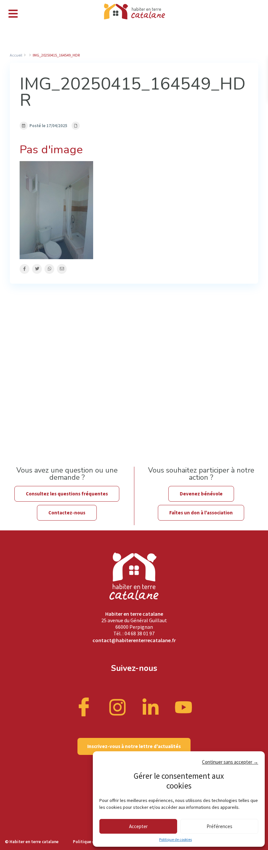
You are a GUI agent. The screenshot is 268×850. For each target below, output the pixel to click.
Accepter (138, 826)
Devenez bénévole (201, 494)
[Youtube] (184, 706)
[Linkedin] (151, 706)
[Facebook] (85, 706)
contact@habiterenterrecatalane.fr (134, 640)
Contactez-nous (66, 512)
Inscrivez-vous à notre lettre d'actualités (134, 746)
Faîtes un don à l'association (201, 512)
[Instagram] (118, 706)
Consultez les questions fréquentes (67, 494)
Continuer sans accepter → (230, 762)
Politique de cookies (175, 839)
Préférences (219, 826)
